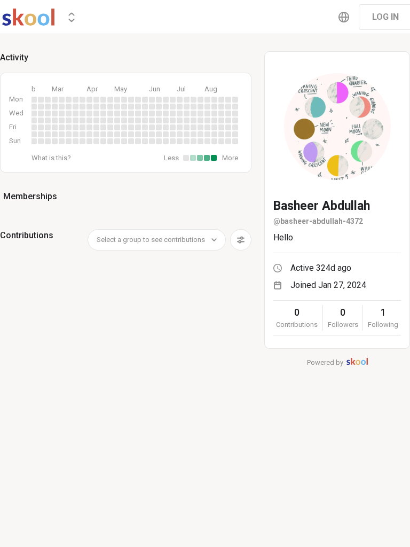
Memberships (30, 196)
